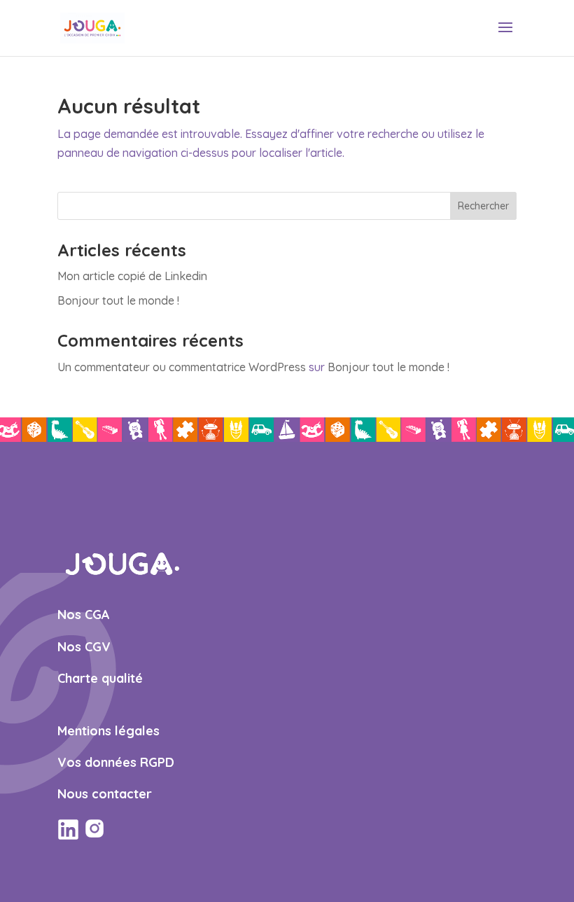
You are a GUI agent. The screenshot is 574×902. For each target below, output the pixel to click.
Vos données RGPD (115, 762)
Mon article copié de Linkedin (132, 276)
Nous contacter (104, 794)
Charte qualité (100, 678)
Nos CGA (83, 614)
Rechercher (483, 206)
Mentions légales (108, 731)
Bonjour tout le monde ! (118, 300)
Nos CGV (84, 647)
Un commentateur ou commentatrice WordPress (181, 367)
